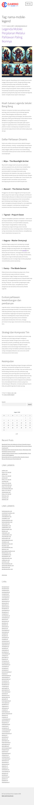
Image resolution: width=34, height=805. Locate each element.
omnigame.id (5, 670)
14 (21, 422)
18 (8, 425)
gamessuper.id (5, 606)
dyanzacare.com (6, 567)
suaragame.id (5, 666)
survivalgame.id (6, 653)
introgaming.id (5, 663)
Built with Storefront (7, 796)
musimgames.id (6, 615)
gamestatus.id (5, 777)
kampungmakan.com (7, 522)
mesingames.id (5, 610)
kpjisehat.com (5, 545)
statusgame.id (5, 597)
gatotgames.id (5, 682)
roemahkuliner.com (6, 516)
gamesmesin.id (5, 601)
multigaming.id (6, 757)
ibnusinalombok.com (7, 563)
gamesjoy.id (5, 715)
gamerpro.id (5, 739)
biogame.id (4, 673)
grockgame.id (5, 652)
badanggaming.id (6, 701)
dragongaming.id (6, 753)
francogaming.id (6, 691)
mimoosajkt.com (6, 538)
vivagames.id (5, 614)
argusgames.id (5, 644)
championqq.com (6, 492)
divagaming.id (5, 588)
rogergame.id (5, 706)
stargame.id (5, 639)
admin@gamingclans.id (21, 26)
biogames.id (5, 659)
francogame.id (5, 702)
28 (21, 427)
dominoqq (4, 575)
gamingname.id (6, 744)
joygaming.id (5, 726)
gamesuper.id (5, 626)
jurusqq (24, 250)
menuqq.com (5, 499)
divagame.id (5, 635)
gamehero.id (5, 623)
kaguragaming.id (6, 742)
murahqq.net (5, 481)
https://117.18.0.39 (6, 476)
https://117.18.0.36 (6, 472)
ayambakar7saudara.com (8, 513)
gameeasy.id (5, 773)
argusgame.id (5, 650)
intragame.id (5, 668)
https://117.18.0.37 (6, 490)
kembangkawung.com (7, 540)
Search (3, 402)
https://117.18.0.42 (6, 479)
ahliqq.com (4, 474)
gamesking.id (5, 762)
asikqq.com (5, 470)
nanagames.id (5, 728)
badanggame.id (6, 711)
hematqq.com (5, 496)
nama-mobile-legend (9, 394)
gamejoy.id (4, 735)
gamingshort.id (6, 690)
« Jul (16, 433)
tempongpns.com (6, 515)
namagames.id (5, 617)
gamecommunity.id (6, 733)
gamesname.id (5, 764)
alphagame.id (5, 708)
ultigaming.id (5, 755)
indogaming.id (5, 590)
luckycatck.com (6, 524)
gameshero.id (5, 599)
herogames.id (5, 608)
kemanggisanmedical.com (8, 551)
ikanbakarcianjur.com (7, 543)
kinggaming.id (5, 749)
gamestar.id (5, 628)
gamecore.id (5, 619)
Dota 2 (9, 393)
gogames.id (5, 766)
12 (12, 422)
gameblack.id (5, 704)
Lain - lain (13, 393)
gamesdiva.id (5, 605)
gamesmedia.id (5, 720)
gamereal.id (5, 693)
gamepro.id (5, 778)
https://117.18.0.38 (6, 487)
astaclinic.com (5, 562)
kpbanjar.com (5, 549)
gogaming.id (5, 751)
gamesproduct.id (6, 679)
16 (30, 422)
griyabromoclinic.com (7, 569)
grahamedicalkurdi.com (8, 565)
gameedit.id (5, 699)
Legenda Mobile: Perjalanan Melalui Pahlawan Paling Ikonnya (13, 35)
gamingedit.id (5, 688)
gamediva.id (5, 624)
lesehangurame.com (7, 511)
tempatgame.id (6, 677)
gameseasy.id (5, 760)
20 (17, 425)
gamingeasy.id (5, 740)
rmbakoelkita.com (6, 525)
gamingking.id (5, 746)
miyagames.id (5, 681)
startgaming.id (5, 596)
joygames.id (5, 717)
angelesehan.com (6, 527)
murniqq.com (5, 497)
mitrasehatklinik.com (7, 547)
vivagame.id (5, 634)
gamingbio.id (5, 657)
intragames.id (5, 661)
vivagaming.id (5, 594)
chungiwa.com (5, 542)
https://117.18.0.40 (6, 494)
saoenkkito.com (6, 518)
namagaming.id (6, 592)
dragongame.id (5, 782)
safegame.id (5, 655)
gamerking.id (5, 737)
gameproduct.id (6, 697)
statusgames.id (6, 771)
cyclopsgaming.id (6, 729)
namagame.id (5, 637)
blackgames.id (5, 684)
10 (4, 422)
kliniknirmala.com (6, 553)
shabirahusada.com (7, 558)
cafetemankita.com (7, 534)
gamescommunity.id (7, 713)
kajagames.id (5, 722)
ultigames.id (5, 768)
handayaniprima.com (7, 520)
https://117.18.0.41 (6, 483)
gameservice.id (5, 695)
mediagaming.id (6, 724)
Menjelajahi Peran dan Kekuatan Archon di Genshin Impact (16, 444)
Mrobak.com (5, 531)
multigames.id (5, 769)
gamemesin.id (5, 621)
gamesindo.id (5, 603)
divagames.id (5, 612)
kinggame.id (5, 780)
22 (25, 425)
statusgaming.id (6, 759)
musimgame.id (5, 630)
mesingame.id (5, 632)
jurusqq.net (5, 478)
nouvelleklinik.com (6, 554)
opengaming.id (5, 641)
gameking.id (5, 775)
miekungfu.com (6, 533)
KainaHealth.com (6, 556)
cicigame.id (5, 710)
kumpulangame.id (6, 675)
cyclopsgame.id (6, 731)
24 (4, 427)
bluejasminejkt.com (7, 529)
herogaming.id (5, 586)
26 (12, 427)
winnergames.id (6, 643)
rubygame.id (5, 648)
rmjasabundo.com (6, 536)
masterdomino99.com (7, 488)
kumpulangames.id (6, 672)
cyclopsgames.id (6, 719)
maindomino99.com (7, 485)
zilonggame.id (5, 646)
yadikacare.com (6, 560)
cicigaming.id (5, 686)
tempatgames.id (6, 664)
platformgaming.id (6, 748)
